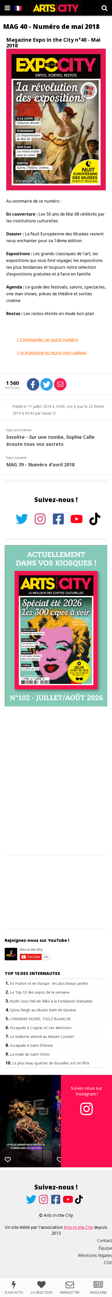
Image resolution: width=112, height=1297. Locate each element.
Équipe (105, 1248)
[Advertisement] (56, 781)
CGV (108, 1262)
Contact (104, 1240)
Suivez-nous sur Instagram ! (86, 1091)
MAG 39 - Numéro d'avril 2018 (40, 464)
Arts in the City (78, 1227)
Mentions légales (95, 1255)
